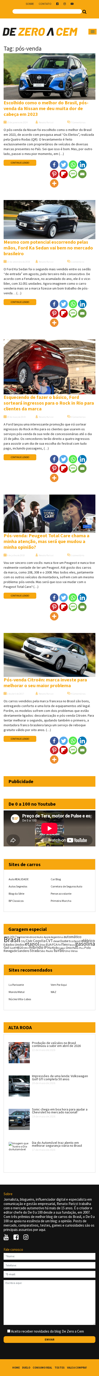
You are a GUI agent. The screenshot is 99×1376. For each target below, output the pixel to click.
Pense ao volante (61, 893)
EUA (49, 944)
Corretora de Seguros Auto (66, 886)
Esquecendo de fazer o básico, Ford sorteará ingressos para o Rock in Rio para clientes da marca (49, 403)
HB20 (19, 947)
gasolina (85, 943)
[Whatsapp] (73, 164)
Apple (47, 937)
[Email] (82, 174)
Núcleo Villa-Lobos (20, 999)
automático (72, 936)
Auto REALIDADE (19, 879)
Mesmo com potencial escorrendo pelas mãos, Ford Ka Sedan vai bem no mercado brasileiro (48, 247)
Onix (69, 948)
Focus (71, 944)
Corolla (39, 940)
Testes (60, 1367)
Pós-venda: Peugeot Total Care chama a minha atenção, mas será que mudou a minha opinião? (46, 541)
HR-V (26, 948)
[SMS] (73, 174)
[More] (54, 183)
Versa (74, 951)
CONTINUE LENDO (20, 162)
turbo (59, 950)
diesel (56, 941)
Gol (6, 947)
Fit (59, 944)
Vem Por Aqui (59, 984)
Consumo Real (42, 1367)
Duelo (26, 1367)
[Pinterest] (54, 174)
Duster (64, 941)
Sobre (30, 4)
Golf (12, 948)
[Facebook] (54, 164)
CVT (49, 940)
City (23, 941)
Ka (50, 948)
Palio (75, 948)
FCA (54, 945)
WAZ (53, 992)
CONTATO (45, 4)
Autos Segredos (18, 886)
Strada (35, 950)
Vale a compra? (77, 1367)
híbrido (36, 947)
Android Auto (34, 937)
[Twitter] (63, 164)
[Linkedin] (82, 164)
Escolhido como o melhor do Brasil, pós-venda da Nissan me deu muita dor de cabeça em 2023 (46, 108)
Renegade (10, 951)
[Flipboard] (63, 174)
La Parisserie (16, 984)
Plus (81, 948)
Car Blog (56, 879)
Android (21, 937)
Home (16, 1367)
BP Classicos (16, 901)
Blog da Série (16, 893)
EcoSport (75, 941)
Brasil (12, 939)
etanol (32, 944)
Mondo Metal (17, 992)
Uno (67, 951)
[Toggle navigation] (92, 32)
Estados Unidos (14, 945)
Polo (87, 948)
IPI (46, 947)
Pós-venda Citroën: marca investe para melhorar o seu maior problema (45, 682)
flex (64, 944)
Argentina (57, 937)
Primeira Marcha (61, 901)
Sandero (23, 951)
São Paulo (46, 951)
